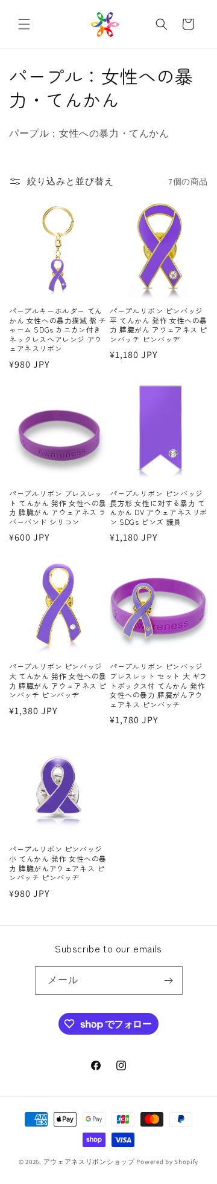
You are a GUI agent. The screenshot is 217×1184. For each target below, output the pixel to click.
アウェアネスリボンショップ (89, 1161)
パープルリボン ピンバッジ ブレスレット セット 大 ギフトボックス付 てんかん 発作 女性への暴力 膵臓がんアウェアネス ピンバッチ (158, 685)
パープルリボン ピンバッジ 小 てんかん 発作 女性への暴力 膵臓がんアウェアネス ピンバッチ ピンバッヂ (58, 863)
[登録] (169, 980)
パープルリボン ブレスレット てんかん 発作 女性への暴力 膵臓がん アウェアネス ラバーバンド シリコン (58, 507)
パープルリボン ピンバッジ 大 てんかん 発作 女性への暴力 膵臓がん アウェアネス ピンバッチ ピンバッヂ (58, 680)
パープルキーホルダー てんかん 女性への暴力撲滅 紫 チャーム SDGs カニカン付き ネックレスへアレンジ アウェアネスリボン (58, 329)
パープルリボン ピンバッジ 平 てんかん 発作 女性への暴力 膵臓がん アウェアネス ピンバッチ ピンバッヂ (158, 324)
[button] (24, 24)
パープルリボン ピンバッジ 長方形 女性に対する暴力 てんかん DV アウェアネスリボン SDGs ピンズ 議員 (158, 507)
